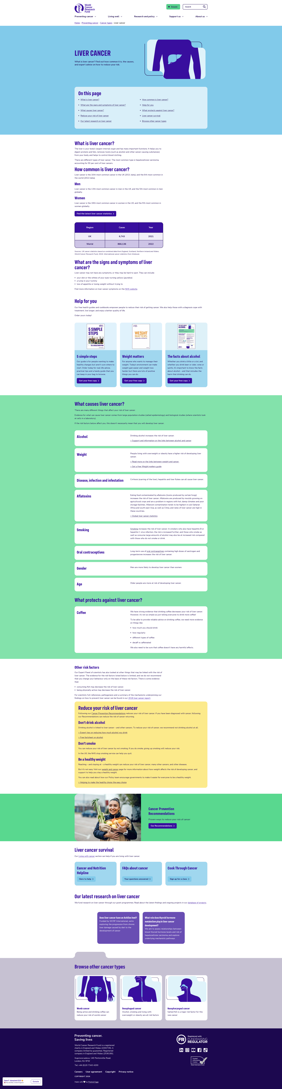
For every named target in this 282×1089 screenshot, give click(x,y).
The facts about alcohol (186, 355)
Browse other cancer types (154, 121)
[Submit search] (204, 6)
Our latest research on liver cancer (96, 121)
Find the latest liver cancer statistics (94, 213)
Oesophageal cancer (141, 997)
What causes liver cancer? (92, 110)
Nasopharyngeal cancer (186, 997)
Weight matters (141, 355)
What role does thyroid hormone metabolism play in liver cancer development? (164, 928)
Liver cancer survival (151, 115)
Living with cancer (87, 856)
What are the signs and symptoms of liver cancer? (103, 105)
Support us (175, 16)
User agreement (94, 1071)
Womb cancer (96, 997)
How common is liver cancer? (155, 99)
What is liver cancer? (90, 99)
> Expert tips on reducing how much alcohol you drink (102, 732)
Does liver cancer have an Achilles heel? (118, 928)
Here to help (96, 874)
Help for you (148, 105)
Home (77, 23)
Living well (113, 16)
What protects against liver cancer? (158, 110)
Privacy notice (126, 1071)
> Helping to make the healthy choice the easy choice (102, 782)
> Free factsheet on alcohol (90, 737)
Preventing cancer (84, 16)
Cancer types (106, 23)
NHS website (131, 289)
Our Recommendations (161, 825)
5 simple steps (96, 355)
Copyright (110, 1071)
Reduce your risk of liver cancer (95, 115)
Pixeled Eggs (93, 1082)
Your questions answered (141, 874)
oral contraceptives (155, 551)
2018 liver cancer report (139, 698)
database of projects (197, 902)
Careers (79, 1071)
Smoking (134, 529)
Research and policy (144, 16)
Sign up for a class (186, 874)
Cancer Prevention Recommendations (108, 713)
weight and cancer (110, 769)
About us (200, 16)
